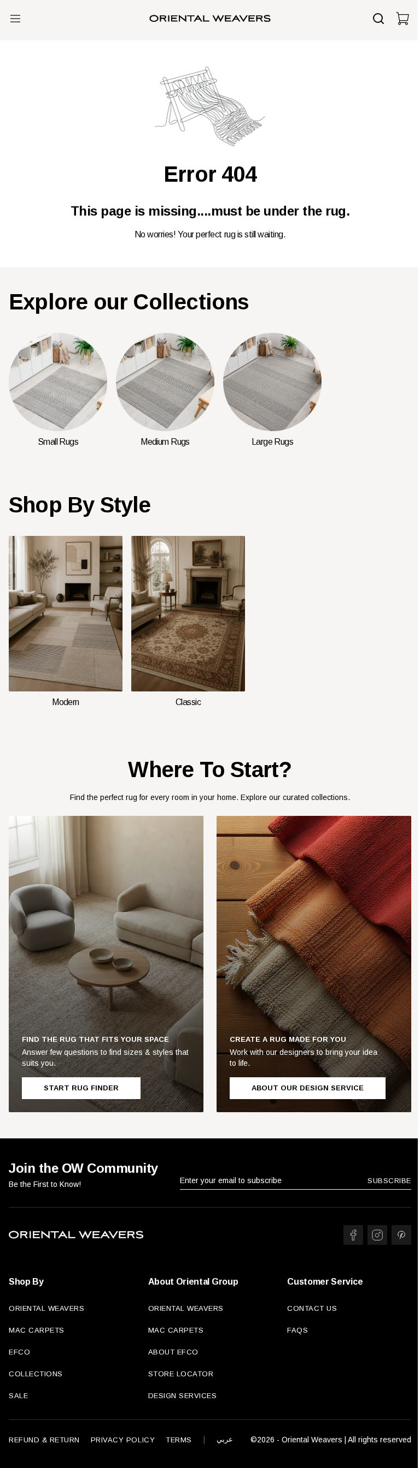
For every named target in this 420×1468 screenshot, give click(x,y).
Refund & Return (44, 1440)
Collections (36, 1374)
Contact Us (312, 1308)
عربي (225, 1439)
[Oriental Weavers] (210, 18)
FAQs (297, 1330)
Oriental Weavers (46, 1308)
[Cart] (402, 18)
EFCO (19, 1352)
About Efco (173, 1352)
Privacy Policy (123, 1440)
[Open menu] (15, 18)
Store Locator (181, 1374)
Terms (179, 1440)
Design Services (182, 1396)
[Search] (378, 18)
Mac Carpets (37, 1330)
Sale (18, 1396)
